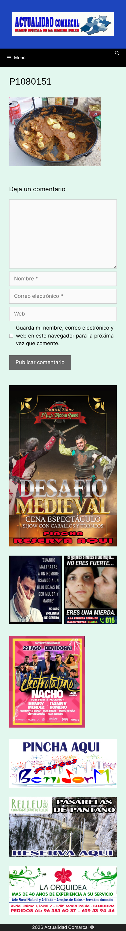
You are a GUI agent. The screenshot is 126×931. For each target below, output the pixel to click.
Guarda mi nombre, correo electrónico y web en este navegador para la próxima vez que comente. (65, 335)
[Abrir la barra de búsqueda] (117, 53)
